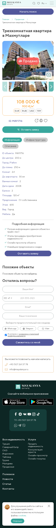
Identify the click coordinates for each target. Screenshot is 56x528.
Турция (6, 444)
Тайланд (6, 457)
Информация (12, 139)
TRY (39, 111)
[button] (51, 87)
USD (31, 111)
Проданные (8, 467)
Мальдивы (7, 463)
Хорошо (17, 521)
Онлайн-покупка (36, 458)
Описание (10, 146)
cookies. (22, 515)
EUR (17, 111)
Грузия (5, 460)
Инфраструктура (35, 139)
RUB (24, 111)
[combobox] (7, 298)
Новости (7, 479)
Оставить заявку (30, 129)
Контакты (8, 488)
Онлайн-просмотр (38, 455)
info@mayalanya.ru (18, 369)
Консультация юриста (35, 450)
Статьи (6, 483)
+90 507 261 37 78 (18, 364)
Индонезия (7, 453)
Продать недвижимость (35, 445)
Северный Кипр (10, 447)
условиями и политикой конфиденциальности (23, 335)
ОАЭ (4, 450)
